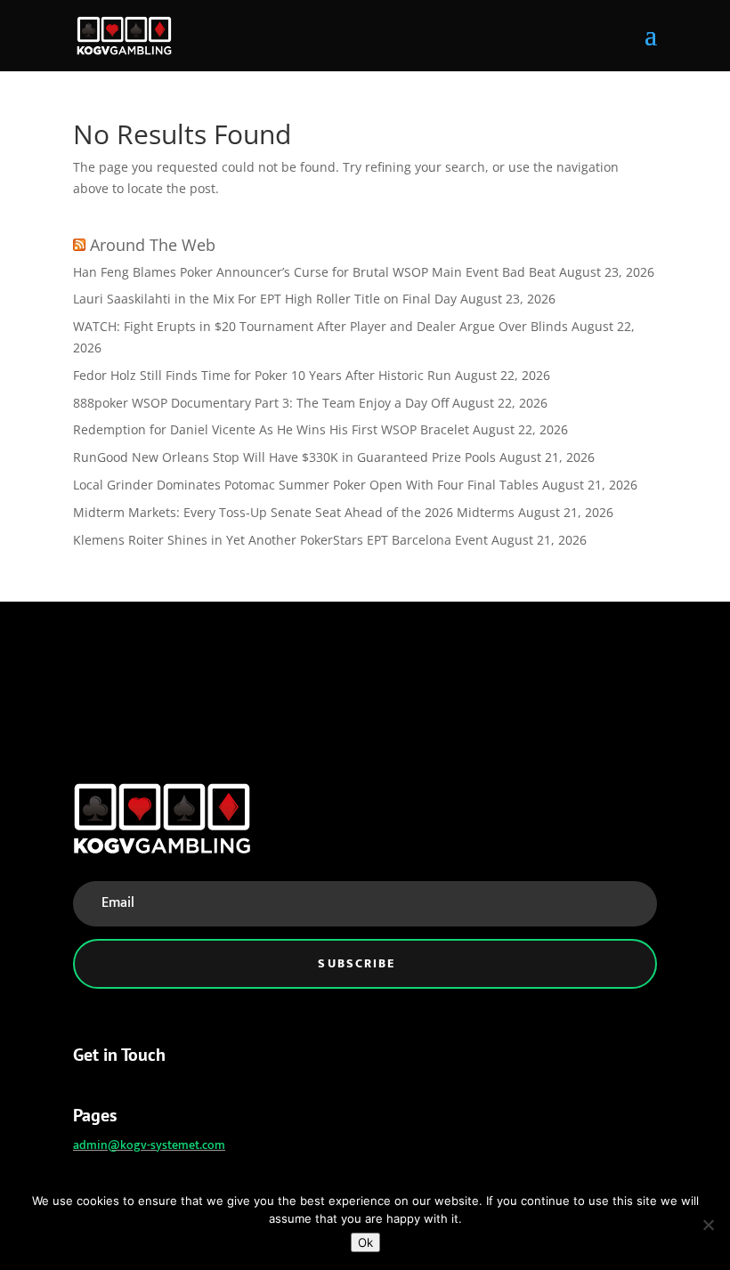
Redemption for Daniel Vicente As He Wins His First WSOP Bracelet (271, 429)
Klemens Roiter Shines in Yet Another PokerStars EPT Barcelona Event (280, 539)
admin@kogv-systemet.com (149, 1145)
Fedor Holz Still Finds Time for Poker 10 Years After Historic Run (262, 375)
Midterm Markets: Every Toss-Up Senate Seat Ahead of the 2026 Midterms (294, 512)
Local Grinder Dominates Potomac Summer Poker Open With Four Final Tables (306, 484)
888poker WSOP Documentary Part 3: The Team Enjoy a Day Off (261, 402)
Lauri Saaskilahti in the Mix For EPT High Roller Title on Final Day (265, 298)
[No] (708, 1225)
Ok (365, 1242)
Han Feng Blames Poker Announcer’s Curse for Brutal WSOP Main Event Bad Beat (314, 271)
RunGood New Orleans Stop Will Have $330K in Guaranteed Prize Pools (284, 457)
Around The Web (152, 244)
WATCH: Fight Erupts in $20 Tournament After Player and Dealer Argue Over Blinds (320, 326)
